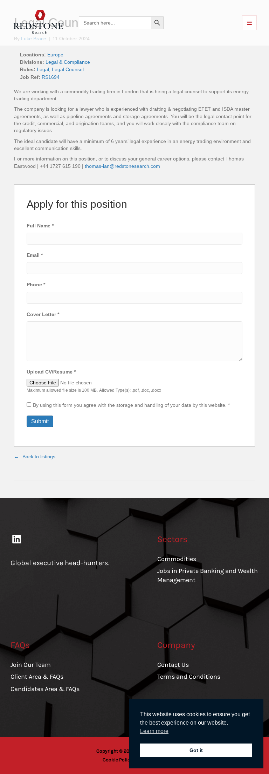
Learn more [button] (154, 731)
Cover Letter (43, 314)
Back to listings (38, 456)
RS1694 (51, 77)
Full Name (40, 225)
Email (35, 255)
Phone (36, 284)
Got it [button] (196, 750)
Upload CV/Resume (51, 372)
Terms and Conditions (188, 676)
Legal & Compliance (68, 62)
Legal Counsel (68, 69)
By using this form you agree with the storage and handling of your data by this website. (131, 405)
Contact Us (173, 665)
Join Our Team (31, 665)
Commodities (176, 559)
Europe (55, 54)
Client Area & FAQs (37, 676)
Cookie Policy (117, 760)
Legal (43, 69)
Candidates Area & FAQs (45, 689)
